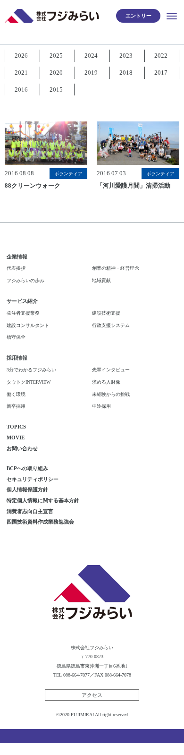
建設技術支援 (106, 313)
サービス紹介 (22, 301)
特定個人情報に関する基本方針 (43, 500)
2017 (160, 72)
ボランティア (68, 173)
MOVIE (16, 437)
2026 (21, 55)
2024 (91, 55)
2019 (91, 72)
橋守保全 (16, 337)
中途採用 (101, 406)
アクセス (92, 695)
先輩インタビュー (111, 369)
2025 (56, 55)
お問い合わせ (22, 448)
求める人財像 (106, 382)
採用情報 (17, 357)
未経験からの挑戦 (111, 394)
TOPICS (16, 426)
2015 (56, 89)
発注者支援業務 (23, 313)
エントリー (138, 15)
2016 (21, 89)
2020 (56, 72)
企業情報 (17, 256)
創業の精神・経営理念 (115, 268)
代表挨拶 (16, 268)
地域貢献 (101, 280)
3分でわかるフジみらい (31, 369)
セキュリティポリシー (33, 479)
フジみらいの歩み (25, 280)
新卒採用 (16, 406)
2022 (160, 55)
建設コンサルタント (28, 325)
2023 (126, 55)
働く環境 (16, 394)
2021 (21, 72)
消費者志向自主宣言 (30, 511)
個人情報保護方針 (27, 489)
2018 (126, 72)
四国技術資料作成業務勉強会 (40, 521)
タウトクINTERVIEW (28, 382)
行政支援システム (111, 325)
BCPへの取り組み (27, 468)
